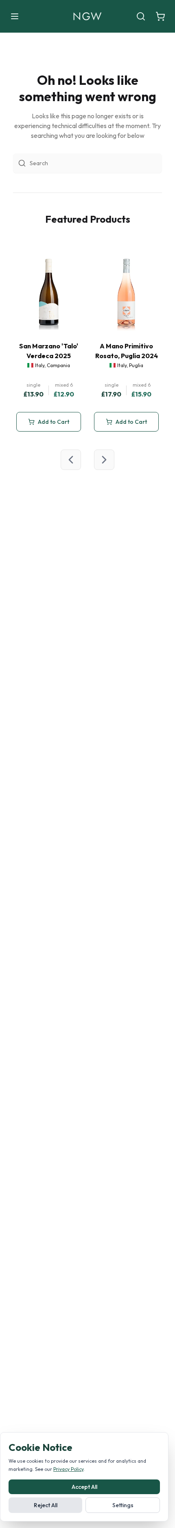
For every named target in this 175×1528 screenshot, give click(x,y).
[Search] (141, 16)
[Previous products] (71, 460)
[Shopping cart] (160, 16)
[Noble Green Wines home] (87, 16)
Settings (122, 1505)
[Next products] (104, 460)
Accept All (84, 1486)
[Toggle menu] (15, 16)
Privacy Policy (68, 1469)
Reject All (45, 1505)
